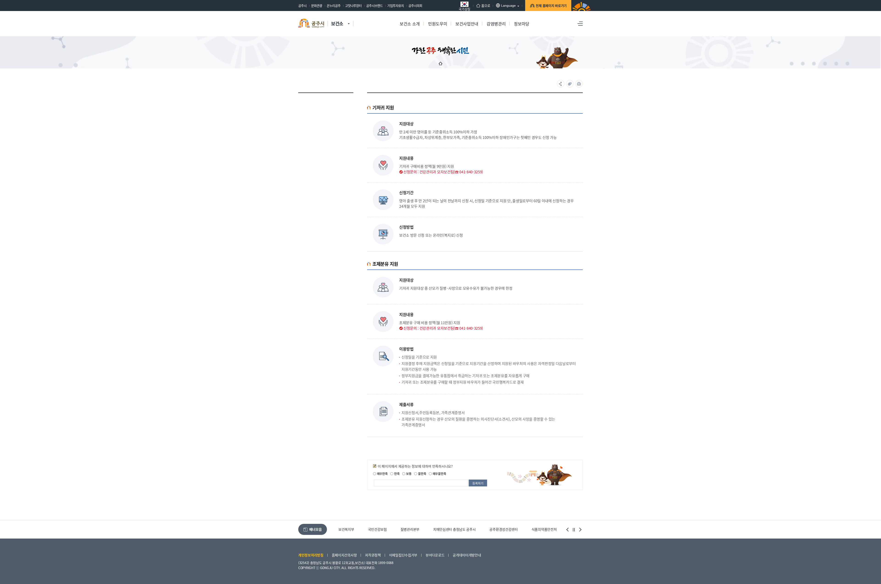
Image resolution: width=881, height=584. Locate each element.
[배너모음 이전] (568, 530)
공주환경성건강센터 (503, 529)
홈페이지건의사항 (344, 555)
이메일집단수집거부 (403, 555)
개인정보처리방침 (310, 555)
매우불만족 (439, 473)
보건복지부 (346, 529)
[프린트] (579, 83)
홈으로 (485, 5)
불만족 (421, 473)
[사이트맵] (580, 23)
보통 (408, 473)
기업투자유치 (395, 5)
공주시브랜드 (374, 5)
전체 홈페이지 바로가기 (551, 5)
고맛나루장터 (353, 5)
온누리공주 (333, 5)
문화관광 (316, 5)
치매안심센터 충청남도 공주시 (454, 529)
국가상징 (464, 9)
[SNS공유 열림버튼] (560, 83)
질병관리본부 (410, 529)
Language (508, 5)
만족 (396, 473)
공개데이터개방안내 (467, 555)
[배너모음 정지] (574, 530)
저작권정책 (373, 555)
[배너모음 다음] (580, 530)
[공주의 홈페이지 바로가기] (348, 19)
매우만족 (382, 473)
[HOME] (440, 63)
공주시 (302, 5)
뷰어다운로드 (435, 555)
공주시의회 (415, 5)
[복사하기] (570, 83)
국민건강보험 (377, 529)
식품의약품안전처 (544, 529)
